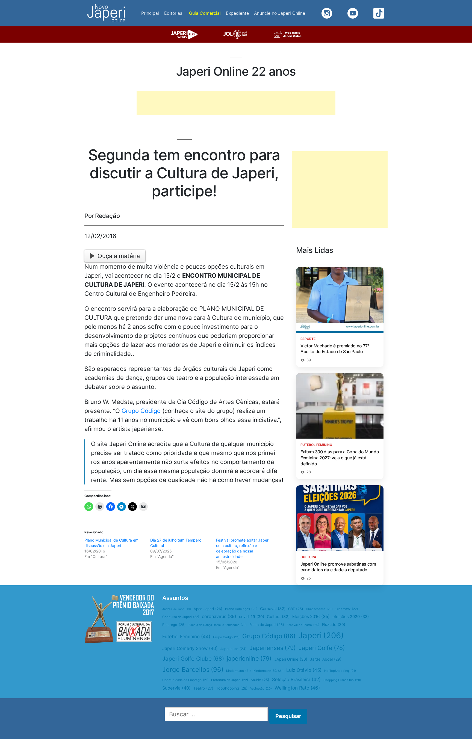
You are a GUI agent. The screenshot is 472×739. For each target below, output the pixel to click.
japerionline (249, 658)
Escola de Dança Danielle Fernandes (217, 625)
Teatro (203, 688)
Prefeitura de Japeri (229, 680)
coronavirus (219, 616)
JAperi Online (290, 659)
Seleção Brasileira (296, 679)
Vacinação (261, 688)
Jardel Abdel (325, 659)
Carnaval (272, 608)
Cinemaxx (346, 609)
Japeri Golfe (322, 647)
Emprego (174, 625)
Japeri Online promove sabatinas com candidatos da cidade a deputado (338, 567)
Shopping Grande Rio (342, 680)
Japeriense (233, 649)
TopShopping (231, 688)
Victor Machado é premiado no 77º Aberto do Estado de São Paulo (335, 348)
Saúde (260, 680)
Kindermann (238, 671)
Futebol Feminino (186, 636)
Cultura (278, 616)
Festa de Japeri (266, 624)
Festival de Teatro (303, 625)
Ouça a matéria (119, 255)
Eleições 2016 (311, 616)
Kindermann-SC (268, 671)
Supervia (176, 688)
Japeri (321, 635)
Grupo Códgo (226, 637)
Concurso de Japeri (180, 617)
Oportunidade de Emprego (185, 680)
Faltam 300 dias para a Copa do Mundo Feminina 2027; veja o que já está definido (339, 457)
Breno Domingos (241, 609)
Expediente (237, 13)
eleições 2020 (350, 616)
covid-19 (251, 616)
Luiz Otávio (303, 670)
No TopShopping (340, 671)
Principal (150, 13)
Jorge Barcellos (192, 669)
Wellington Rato (297, 688)
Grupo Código (141, 410)
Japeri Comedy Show (190, 648)
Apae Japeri (208, 609)
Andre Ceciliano (176, 609)
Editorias (173, 13)
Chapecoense (319, 609)
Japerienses (272, 647)
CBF (295, 609)
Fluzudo (333, 624)
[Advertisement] (236, 103)
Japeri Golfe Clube (193, 658)
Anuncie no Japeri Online (279, 13)
